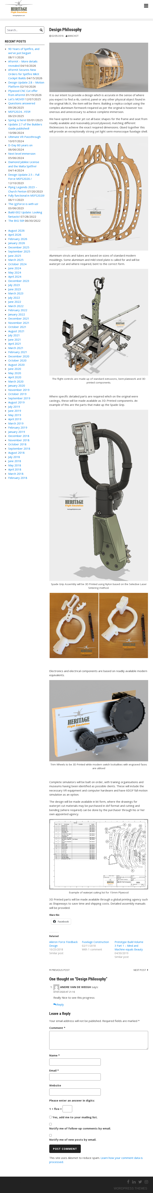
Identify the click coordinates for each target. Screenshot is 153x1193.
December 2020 (18, 356)
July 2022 (14, 297)
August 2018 (16, 452)
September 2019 (19, 398)
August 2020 (16, 364)
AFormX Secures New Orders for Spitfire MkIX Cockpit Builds (23, 74)
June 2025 (14, 255)
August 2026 (16, 230)
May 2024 (14, 272)
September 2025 (19, 251)
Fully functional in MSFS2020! (26, 195)
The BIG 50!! (16, 220)
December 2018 (18, 436)
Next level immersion (21, 153)
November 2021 (18, 323)
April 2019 (14, 419)
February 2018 (17, 478)
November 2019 (18, 390)
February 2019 (17, 427)
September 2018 (19, 448)
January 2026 (16, 243)
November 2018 (18, 440)
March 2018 (16, 473)
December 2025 (18, 247)
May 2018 (14, 465)
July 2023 (14, 285)
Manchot (73, 35)
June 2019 (14, 411)
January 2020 (16, 385)
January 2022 (16, 314)
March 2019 (16, 423)
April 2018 (14, 469)
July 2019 (14, 406)
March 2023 (16, 293)
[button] (74, 625)
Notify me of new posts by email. (72, 1139)
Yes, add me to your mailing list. (75, 1117)
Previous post (60, 970)
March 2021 (16, 348)
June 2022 (14, 302)
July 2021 (14, 335)
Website (55, 1085)
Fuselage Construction (95, 942)
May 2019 (14, 415)
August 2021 (16, 331)
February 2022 (17, 310)
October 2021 (17, 327)
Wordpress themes (130, 1188)
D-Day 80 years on (20, 145)
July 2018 (14, 457)
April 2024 (14, 276)
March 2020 (16, 381)
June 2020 (14, 369)
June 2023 (14, 289)
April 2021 (14, 343)
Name (54, 1055)
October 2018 (17, 444)
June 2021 (14, 339)
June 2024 (14, 268)
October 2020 (17, 360)
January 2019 (16, 432)
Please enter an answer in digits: (72, 1100)
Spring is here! (17, 120)
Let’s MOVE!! (16, 99)
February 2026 (17, 239)
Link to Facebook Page (21, 1182)
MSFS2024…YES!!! (19, 111)
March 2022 (16, 306)
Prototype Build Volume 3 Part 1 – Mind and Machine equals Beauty (129, 945)
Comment (57, 1028)
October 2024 (17, 264)
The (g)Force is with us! (23, 204)
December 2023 (18, 281)
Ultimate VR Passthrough (24, 137)
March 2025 (16, 260)
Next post (140, 970)
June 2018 (14, 461)
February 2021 (17, 352)
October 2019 (17, 394)
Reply (60, 1004)
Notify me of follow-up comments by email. (80, 1128)
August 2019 (16, 402)
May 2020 (14, 373)
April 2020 (14, 377)
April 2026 (14, 234)
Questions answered (21, 103)
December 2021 (18, 318)
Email (54, 1070)
